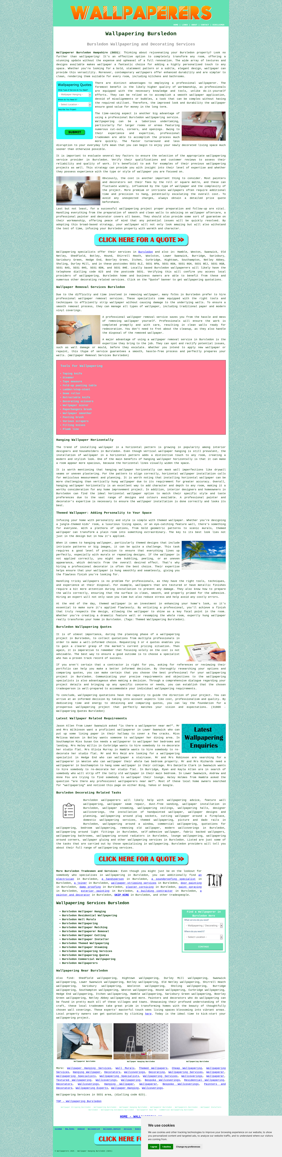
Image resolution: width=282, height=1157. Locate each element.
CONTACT (205, 25)
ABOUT (194, 25)
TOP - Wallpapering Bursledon (78, 1101)
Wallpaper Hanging (125, 1088)
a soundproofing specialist (173, 879)
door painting (191, 883)
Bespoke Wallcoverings (162, 1080)
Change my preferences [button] (188, 1146)
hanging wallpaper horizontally (168, 459)
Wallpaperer (215, 1072)
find (70, 978)
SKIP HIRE (121, 894)
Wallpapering (104, 121)
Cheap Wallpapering (187, 1068)
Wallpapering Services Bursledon (92, 903)
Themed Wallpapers (153, 1068)
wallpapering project (135, 208)
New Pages (69, 1129)
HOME (175, 25)
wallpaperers (180, 267)
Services (128, 1129)
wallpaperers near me (134, 781)
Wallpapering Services (185, 1072)
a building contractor (155, 891)
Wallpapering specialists (75, 251)
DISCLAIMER (218, 25)
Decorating (157, 1072)
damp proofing (90, 887)
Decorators (112, 1072)
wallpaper (218, 102)
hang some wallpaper (120, 765)
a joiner (80, 883)
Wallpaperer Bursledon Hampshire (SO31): (88, 52)
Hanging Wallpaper (87, 1072)
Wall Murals (125, 1068)
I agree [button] (153, 1146)
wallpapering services (145, 839)
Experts (138, 1129)
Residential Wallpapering (204, 1080)
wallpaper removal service (147, 317)
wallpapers (176, 190)
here (148, 1013)
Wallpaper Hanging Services (89, 1068)
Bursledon (145, 251)
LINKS (185, 25)
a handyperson (113, 879)
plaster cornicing (140, 887)
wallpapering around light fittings (85, 831)
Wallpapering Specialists (76, 1076)
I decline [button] (166, 1146)
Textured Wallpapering (73, 1080)
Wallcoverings (134, 1072)
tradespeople (179, 894)
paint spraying (190, 887)
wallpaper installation (200, 804)
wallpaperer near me (154, 725)
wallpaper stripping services (133, 883)
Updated (81, 1129)
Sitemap (58, 1129)
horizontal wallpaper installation (189, 473)
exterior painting (95, 891)
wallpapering (89, 56)
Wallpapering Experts (92, 1088)
